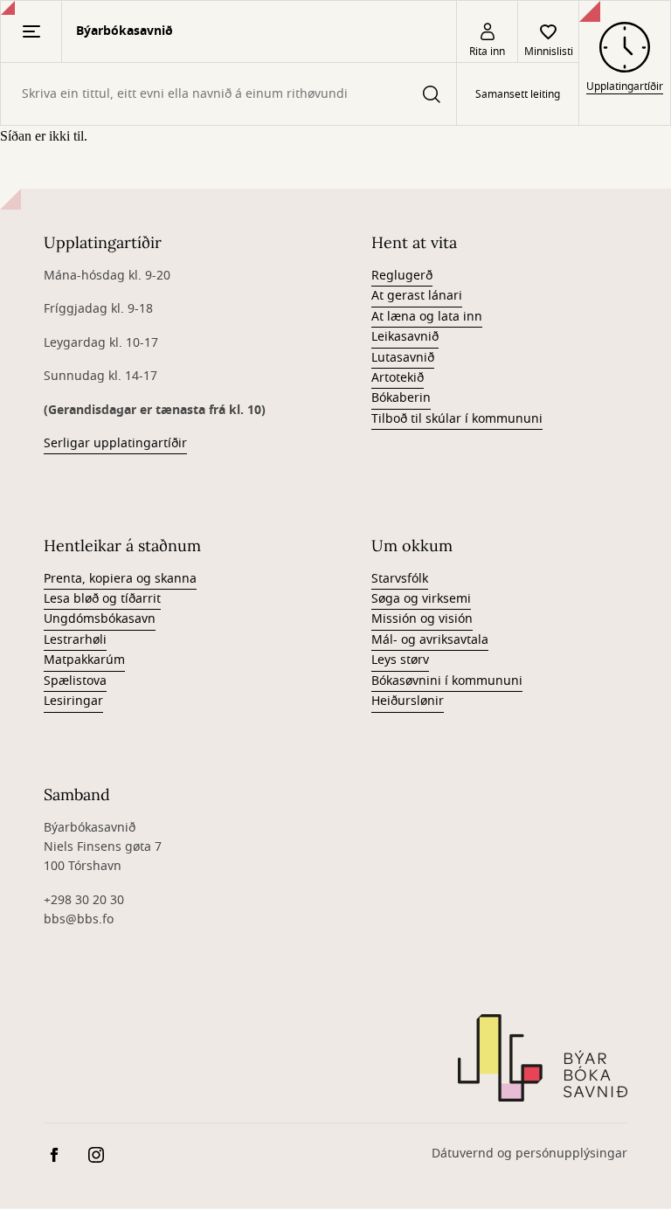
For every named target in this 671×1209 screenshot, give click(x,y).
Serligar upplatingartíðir (115, 443)
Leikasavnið (405, 337)
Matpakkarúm (84, 660)
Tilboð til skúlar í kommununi (457, 419)
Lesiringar (73, 701)
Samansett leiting (517, 94)
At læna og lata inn (426, 316)
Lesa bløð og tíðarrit (102, 599)
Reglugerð (401, 275)
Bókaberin (401, 398)
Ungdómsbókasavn (100, 619)
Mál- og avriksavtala (429, 640)
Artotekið (397, 378)
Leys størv (400, 660)
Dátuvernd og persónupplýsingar (529, 1153)
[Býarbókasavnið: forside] (542, 1058)
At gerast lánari (416, 296)
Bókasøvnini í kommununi (446, 681)
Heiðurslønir (407, 701)
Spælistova (75, 681)
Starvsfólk (399, 579)
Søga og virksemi (421, 599)
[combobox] (228, 94)
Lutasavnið (402, 358)
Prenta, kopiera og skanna (120, 579)
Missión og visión (422, 619)
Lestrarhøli (75, 640)
